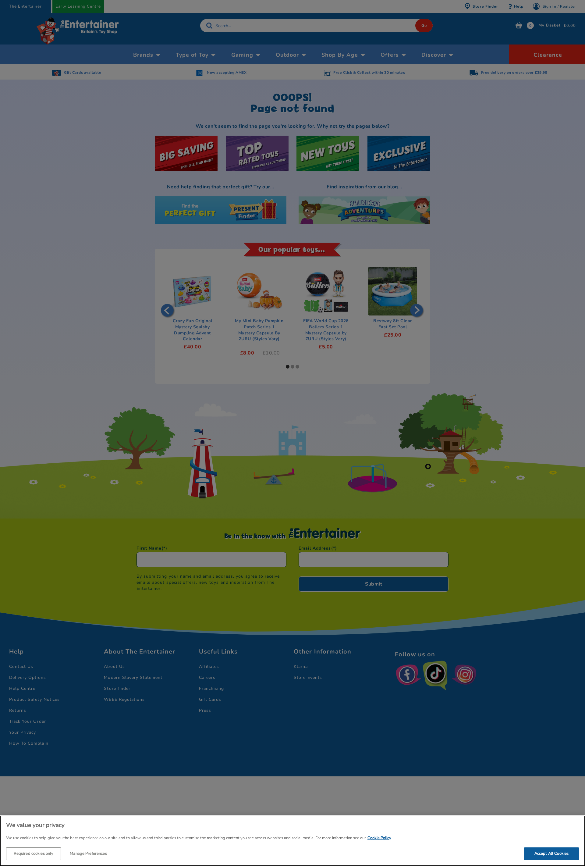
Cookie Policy (379, 838)
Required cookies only (34, 853)
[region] (292, 840)
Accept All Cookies (551, 853)
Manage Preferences (88, 853)
